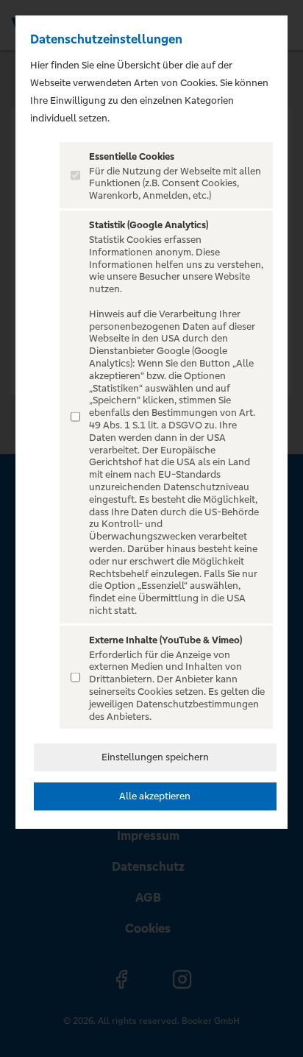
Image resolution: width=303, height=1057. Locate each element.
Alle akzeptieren (154, 796)
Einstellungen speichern (155, 757)
